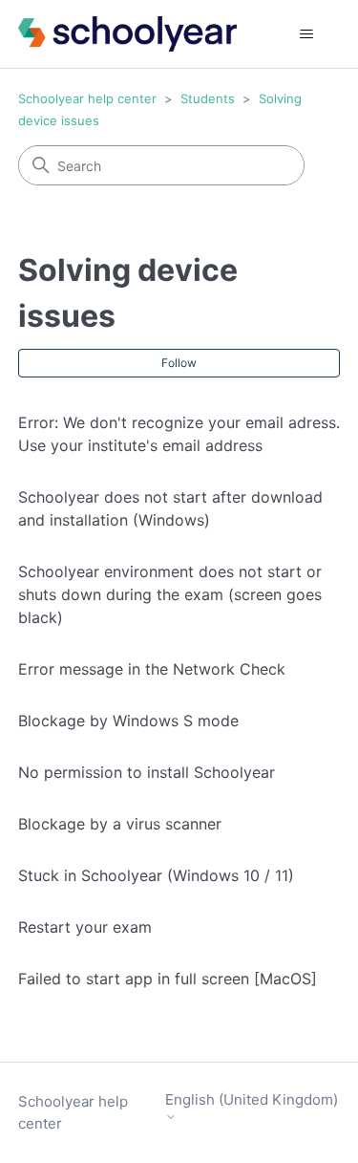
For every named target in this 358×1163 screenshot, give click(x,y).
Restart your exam (85, 927)
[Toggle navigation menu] (306, 34)
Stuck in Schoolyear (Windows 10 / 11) (156, 875)
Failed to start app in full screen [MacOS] (167, 978)
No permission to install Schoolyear (146, 772)
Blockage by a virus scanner (119, 823)
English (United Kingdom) (251, 1100)
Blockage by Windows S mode (128, 720)
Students (207, 98)
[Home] (128, 34)
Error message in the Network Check (151, 668)
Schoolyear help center (87, 98)
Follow (179, 362)
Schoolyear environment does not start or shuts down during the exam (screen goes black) (170, 594)
